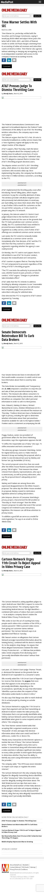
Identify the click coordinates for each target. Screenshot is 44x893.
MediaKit (25, 865)
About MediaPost (15, 865)
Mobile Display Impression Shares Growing (17, 842)
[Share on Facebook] (4, 60)
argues (28, 681)
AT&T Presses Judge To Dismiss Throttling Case (19, 821)
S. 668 (7, 388)
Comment (6, 66)
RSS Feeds (25, 867)
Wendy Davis (8, 94)
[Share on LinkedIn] (9, 60)
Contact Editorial (15, 867)
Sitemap (32, 867)
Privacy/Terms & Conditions (19, 869)
